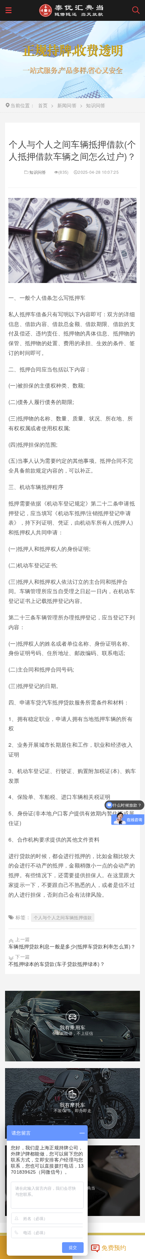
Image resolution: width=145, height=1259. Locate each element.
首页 (43, 105)
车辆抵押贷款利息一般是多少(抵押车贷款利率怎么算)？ (72, 946)
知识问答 (37, 172)
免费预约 (114, 1247)
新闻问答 (67, 105)
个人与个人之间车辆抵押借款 (63, 917)
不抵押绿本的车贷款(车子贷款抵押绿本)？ (56, 963)
